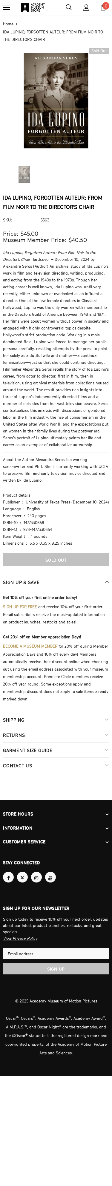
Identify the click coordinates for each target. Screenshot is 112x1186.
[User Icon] (86, 7)
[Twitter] (22, 871)
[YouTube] (50, 871)
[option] (56, 100)
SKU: (7, 219)
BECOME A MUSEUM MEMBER (30, 643)
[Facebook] (8, 871)
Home (8, 23)
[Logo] (33, 7)
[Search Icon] (69, 7)
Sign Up (56, 962)
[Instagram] (36, 871)
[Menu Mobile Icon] (6, 7)
